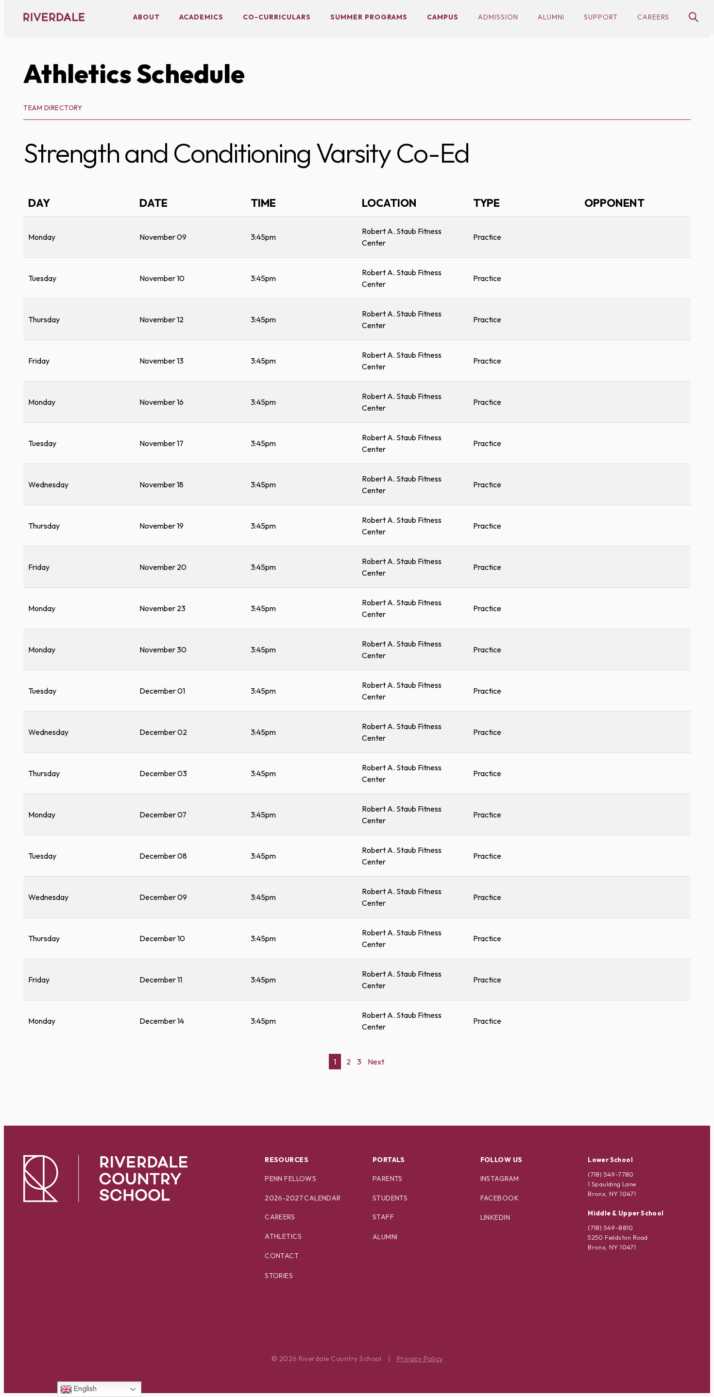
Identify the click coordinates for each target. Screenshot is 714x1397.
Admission (498, 17)
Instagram (499, 1178)
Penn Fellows (290, 1178)
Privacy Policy (420, 1358)
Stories (279, 1275)
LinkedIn (495, 1217)
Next (376, 1061)
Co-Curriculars (277, 17)
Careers (653, 17)
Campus (443, 17)
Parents (388, 1178)
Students (390, 1198)
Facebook (499, 1198)
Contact (282, 1255)
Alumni (551, 17)
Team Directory (52, 107)
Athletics (283, 1236)
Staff (383, 1217)
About (146, 17)
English (84, 1388)
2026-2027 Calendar (303, 1198)
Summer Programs (369, 17)
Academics (201, 17)
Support (601, 17)
